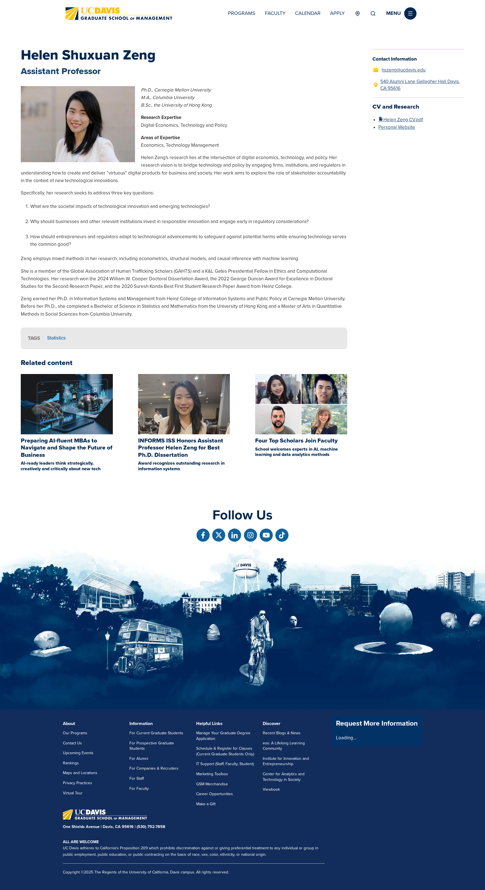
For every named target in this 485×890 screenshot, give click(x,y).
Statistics (56, 338)
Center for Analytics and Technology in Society (284, 777)
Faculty (275, 13)
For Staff (136, 778)
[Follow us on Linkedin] (234, 535)
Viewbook (271, 789)
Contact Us (72, 743)
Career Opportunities (214, 794)
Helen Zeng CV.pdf (403, 120)
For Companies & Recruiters (154, 768)
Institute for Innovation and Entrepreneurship (286, 761)
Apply (337, 13)
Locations (357, 13)
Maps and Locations (80, 772)
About (69, 723)
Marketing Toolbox (212, 774)
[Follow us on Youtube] (266, 535)
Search (373, 13)
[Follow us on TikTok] (282, 535)
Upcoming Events (78, 753)
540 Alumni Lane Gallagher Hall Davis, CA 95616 (420, 85)
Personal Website (396, 127)
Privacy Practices (77, 783)
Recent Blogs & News (282, 733)
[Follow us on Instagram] (250, 535)
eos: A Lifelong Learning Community (284, 746)
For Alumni (138, 758)
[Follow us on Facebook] (203, 535)
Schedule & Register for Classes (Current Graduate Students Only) (225, 751)
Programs (241, 13)
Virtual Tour (73, 793)
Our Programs (75, 733)
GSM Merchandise (212, 784)
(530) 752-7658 (151, 826)
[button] (401, 13)
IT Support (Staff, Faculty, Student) (225, 763)
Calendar (308, 13)
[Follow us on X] (219, 535)
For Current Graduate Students (156, 733)
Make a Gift (206, 804)
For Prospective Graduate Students (151, 746)
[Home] (119, 13)
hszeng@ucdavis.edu (403, 70)
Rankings (71, 763)
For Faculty (139, 788)
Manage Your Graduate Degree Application (223, 736)
